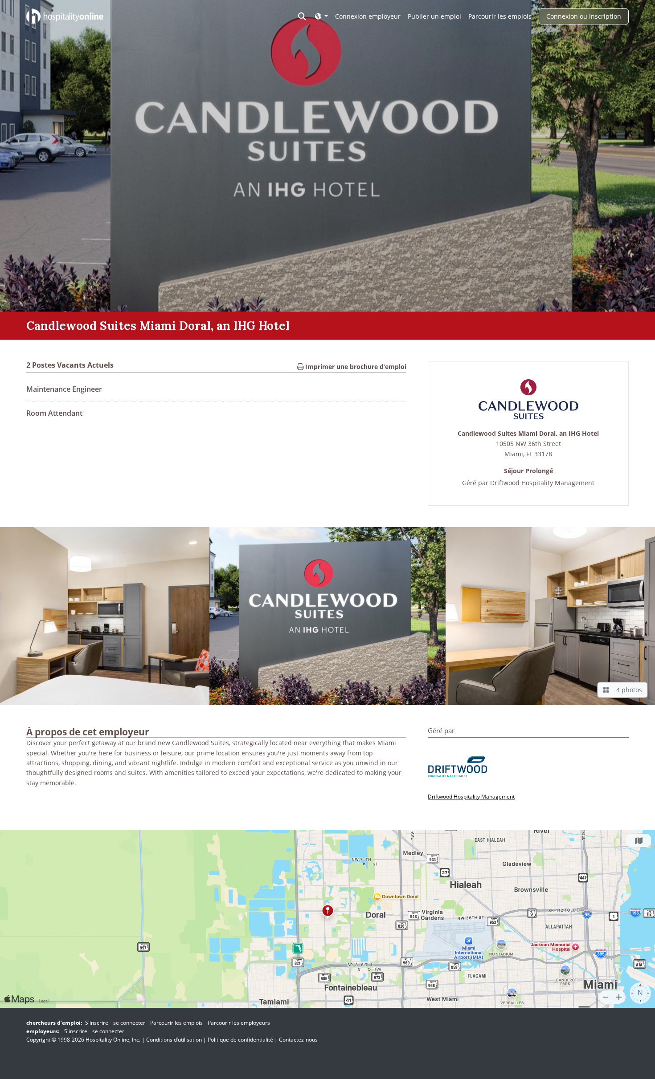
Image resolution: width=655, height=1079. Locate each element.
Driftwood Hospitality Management (542, 483)
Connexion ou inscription (583, 16)
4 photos (627, 690)
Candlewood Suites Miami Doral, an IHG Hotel (528, 434)
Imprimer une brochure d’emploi (354, 366)
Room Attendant (54, 413)
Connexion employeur (368, 16)
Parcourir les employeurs (239, 1022)
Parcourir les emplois (500, 16)
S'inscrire (96, 1022)
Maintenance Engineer (64, 389)
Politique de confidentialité (240, 1039)
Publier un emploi (434, 16)
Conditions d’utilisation (174, 1039)
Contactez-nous (298, 1039)
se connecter (129, 1022)
